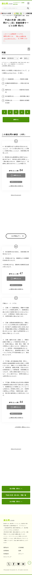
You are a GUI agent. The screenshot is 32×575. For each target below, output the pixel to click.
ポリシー (21, 553)
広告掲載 (21, 547)
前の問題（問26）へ (16, 488)
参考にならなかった (16, 182)
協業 (19, 550)
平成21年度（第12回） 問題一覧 (16, 495)
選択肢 (4, 58)
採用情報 (6, 550)
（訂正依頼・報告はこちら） (8, 65)
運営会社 (6, 547)
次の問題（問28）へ (16, 501)
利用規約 (6, 553)
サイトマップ (7, 556)
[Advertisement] (16, 467)
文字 (21, 58)
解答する (16, 119)
